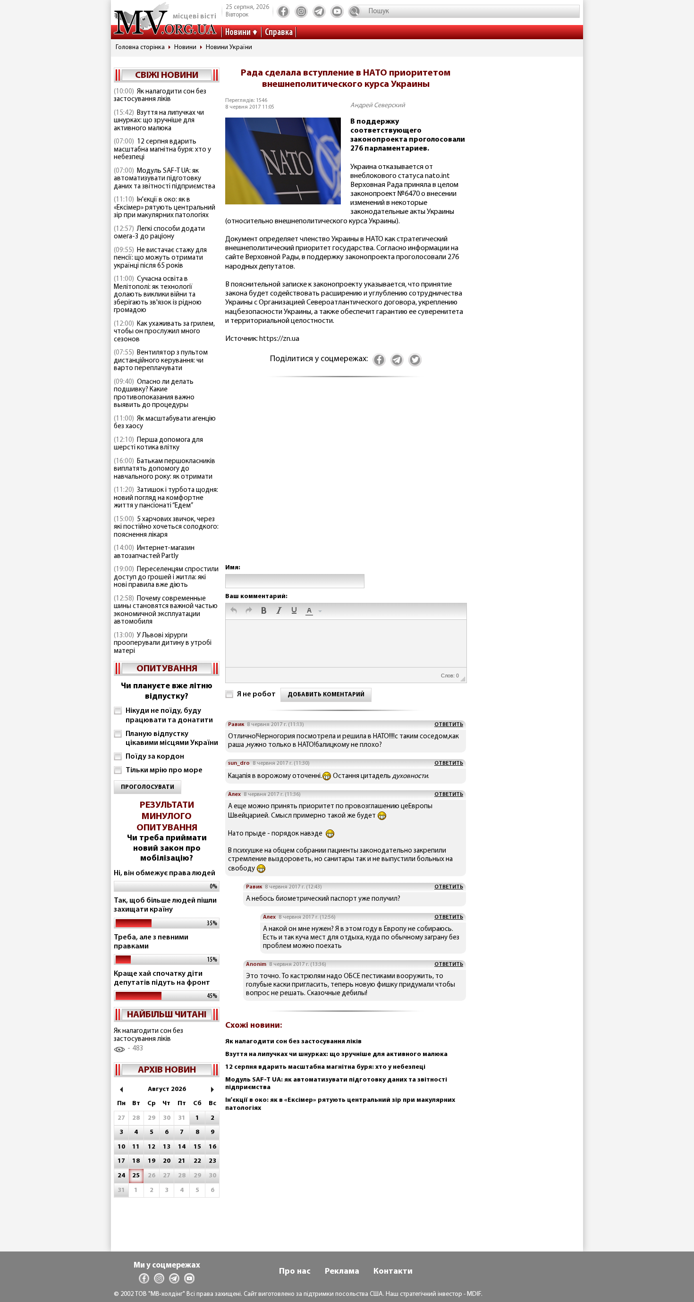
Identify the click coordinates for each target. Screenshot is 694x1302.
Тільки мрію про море (164, 770)
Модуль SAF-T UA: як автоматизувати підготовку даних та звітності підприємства (164, 179)
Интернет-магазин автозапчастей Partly (154, 552)
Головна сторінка (140, 47)
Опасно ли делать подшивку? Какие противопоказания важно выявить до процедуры (154, 394)
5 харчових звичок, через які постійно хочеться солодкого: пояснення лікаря (166, 527)
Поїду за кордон (155, 757)
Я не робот (256, 694)
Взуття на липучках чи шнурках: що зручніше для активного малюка (159, 121)
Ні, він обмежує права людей (164, 873)
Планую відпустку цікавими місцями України (172, 738)
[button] (234, 611)
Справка (279, 32)
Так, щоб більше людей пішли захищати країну (165, 905)
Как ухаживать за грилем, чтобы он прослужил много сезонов (164, 332)
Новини (238, 32)
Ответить (448, 724)
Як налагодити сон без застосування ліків (160, 95)
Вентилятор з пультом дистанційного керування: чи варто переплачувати (161, 360)
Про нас (295, 1272)
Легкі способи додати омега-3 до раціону (159, 233)
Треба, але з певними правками (151, 942)
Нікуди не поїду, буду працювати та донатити (169, 715)
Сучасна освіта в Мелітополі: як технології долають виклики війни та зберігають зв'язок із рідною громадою (158, 295)
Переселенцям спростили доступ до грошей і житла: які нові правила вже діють (166, 577)
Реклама (342, 1272)
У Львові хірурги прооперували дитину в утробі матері (163, 643)
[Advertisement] (345, 480)
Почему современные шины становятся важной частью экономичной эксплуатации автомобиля (166, 610)
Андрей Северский (377, 105)
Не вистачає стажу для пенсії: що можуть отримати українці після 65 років (160, 258)
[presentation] (233, 611)
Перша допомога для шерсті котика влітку (158, 444)
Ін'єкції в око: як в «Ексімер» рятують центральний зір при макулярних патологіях (164, 207)
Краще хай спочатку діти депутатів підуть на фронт (162, 978)
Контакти (393, 1272)
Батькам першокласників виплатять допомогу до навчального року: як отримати (164, 469)
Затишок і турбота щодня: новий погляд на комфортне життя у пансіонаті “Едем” (166, 498)
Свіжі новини (166, 75)
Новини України (229, 47)
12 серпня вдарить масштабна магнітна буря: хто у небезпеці (162, 149)
